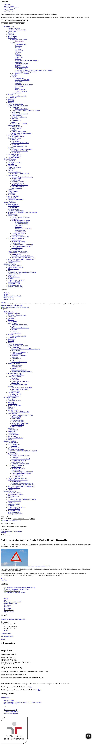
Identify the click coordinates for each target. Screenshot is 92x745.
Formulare (14, 75)
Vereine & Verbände (13, 196)
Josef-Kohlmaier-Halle (18, 186)
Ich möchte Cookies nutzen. (16, 23)
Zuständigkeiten (16, 240)
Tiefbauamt (18, 65)
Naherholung (11, 193)
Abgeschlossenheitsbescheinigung (21, 246)
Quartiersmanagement (21, 223)
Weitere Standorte (6, 633)
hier (31, 687)
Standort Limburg (13, 204)
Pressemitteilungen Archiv (19, 96)
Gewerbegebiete (12, 262)
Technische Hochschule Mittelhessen (22, 133)
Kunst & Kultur (12, 175)
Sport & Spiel (12, 198)
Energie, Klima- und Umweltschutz (18, 105)
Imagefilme (11, 164)
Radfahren (11, 278)
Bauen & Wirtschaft (10, 202)
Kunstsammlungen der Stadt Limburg (22, 177)
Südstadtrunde (19, 225)
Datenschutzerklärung (10, 603)
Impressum (7, 605)
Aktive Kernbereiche (17, 235)
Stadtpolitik (11, 101)
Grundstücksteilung (17, 248)
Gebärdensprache (9, 299)
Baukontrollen (16, 249)
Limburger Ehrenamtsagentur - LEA (22, 149)
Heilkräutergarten (13, 191)
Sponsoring (18, 227)
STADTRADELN (17, 115)
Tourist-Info (11, 160)
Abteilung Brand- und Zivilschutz (17, 251)
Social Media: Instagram (11, 713)
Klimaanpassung (16, 120)
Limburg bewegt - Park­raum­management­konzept (22, 272)
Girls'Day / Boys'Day (21, 91)
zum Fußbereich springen (11, 8)
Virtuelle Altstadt (12, 165)
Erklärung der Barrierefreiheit (12, 296)
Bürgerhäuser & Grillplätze (15, 199)
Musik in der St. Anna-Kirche (20, 185)
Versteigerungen (16, 93)
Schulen (14, 130)
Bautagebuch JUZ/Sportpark (23, 228)
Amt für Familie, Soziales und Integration (27, 60)
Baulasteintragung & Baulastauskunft (22, 244)
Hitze (13, 122)
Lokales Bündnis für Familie (20, 151)
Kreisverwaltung (9, 700)
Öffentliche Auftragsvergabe (16, 210)
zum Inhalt (7, 4)
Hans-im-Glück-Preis (18, 183)
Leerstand (14, 207)
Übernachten (11, 168)
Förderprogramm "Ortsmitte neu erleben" (23, 257)
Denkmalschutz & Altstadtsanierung (18, 252)
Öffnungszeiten (19, 41)
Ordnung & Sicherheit (14, 154)
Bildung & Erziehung (14, 125)
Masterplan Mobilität (14, 282)
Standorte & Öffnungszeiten (19, 39)
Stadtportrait (11, 99)
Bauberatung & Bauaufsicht (16, 238)
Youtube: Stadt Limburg (11, 711)
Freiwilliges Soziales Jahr (22, 80)
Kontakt (6, 600)
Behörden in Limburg (14, 157)
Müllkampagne (16, 112)
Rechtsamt (18, 55)
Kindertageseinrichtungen (19, 131)
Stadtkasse (18, 54)
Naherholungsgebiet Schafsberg (21, 217)
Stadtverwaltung (12, 38)
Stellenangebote (19, 78)
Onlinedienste (12, 31)
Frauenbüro (18, 46)
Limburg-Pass (15, 144)
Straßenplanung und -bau (15, 285)
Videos (17, 88)
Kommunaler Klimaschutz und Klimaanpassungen (26, 110)
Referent (17, 47)
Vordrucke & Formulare (18, 241)
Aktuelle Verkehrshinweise (15, 267)
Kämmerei (18, 52)
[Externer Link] (47, 587)
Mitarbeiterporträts (20, 89)
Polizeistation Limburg (10, 704)
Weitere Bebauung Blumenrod (20, 236)
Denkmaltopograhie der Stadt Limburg (22, 256)
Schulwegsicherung (13, 269)
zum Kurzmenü (8, 9)
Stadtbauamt (18, 62)
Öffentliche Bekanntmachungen (17, 30)
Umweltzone (11, 275)
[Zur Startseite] (11, 520)
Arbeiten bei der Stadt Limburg (24, 84)
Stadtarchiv (11, 189)
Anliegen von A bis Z (14, 28)
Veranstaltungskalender (14, 172)
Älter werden (15, 141)
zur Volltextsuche (9, 11)
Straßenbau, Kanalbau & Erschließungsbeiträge (21, 259)
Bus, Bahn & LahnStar (14, 265)
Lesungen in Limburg (18, 181)
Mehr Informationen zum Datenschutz (11, 305)
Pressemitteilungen (17, 188)
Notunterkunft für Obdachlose (20, 143)
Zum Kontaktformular (7, 636)
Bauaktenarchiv (16, 243)
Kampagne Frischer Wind (15, 286)
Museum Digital (16, 178)
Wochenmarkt (12, 194)
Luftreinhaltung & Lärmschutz (16, 280)
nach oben (4, 580)
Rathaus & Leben (9, 26)
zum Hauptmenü (9, 6)
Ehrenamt (10, 147)
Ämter (13, 42)
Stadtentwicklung (13, 215)
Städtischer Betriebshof (21, 67)
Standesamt (11, 34)
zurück (3, 578)
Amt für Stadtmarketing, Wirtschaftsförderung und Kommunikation (34, 70)
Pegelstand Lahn (16, 156)
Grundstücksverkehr (21, 44)
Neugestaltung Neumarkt (19, 233)
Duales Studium (19, 86)
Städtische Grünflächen (21, 109)
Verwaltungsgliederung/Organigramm (25, 72)
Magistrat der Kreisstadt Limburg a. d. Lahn (13, 619)
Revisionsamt (19, 51)
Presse (6, 294)
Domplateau (15, 219)
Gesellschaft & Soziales (14, 138)
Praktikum (18, 83)
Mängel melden (12, 36)
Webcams (10, 201)
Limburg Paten (16, 152)
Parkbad (10, 170)
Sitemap (6, 606)
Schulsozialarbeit (16, 128)
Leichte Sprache (8, 297)
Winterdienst (22, 68)
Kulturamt (18, 59)
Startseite (6, 293)
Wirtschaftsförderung (14, 206)
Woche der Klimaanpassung (19, 123)
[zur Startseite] (15, 307)
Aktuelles (10, 94)
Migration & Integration (14, 135)
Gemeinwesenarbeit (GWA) (19, 146)
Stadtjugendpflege (17, 126)
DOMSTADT (12, 97)
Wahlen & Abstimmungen (15, 104)
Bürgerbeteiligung (20, 230)
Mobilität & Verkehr (10, 264)
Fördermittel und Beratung (19, 117)
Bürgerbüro (11, 33)
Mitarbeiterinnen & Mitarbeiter (20, 73)
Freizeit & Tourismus (10, 159)
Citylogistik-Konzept (14, 277)
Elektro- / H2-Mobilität (14, 273)
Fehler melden (8, 608)
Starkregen (15, 118)
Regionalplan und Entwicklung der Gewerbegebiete (22, 212)
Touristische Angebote (14, 162)
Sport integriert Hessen (18, 136)
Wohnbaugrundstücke (14, 261)
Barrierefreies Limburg (14, 283)
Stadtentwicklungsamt (21, 63)
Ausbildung (18, 81)
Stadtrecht (11, 102)
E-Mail (6, 630)
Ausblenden (4, 23)
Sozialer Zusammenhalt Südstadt (21, 220)
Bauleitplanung (12, 214)
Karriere (14, 76)
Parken (10, 270)
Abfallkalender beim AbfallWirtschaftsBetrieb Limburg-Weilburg (22, 702)
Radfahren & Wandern (14, 167)
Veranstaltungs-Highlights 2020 (20, 173)
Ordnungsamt (19, 57)
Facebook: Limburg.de (10, 710)
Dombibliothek (16, 180)
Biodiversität (15, 107)
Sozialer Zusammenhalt (21, 222)
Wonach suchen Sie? (6, 518)
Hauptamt (18, 49)
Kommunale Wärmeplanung (20, 114)
